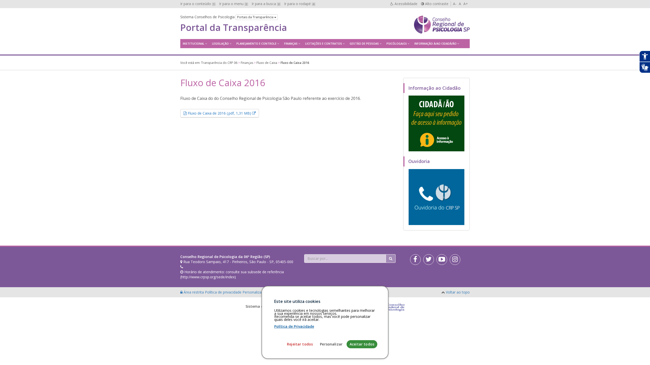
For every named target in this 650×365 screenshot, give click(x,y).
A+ (465, 3)
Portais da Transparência (255, 17)
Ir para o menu (233, 3)
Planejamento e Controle (256, 43)
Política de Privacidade (294, 326)
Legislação (220, 43)
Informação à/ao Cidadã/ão (435, 43)
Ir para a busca (266, 3)
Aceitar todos (362, 344)
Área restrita (194, 292)
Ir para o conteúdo (197, 3)
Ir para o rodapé (299, 3)
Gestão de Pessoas (364, 43)
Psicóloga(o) (396, 43)
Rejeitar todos (300, 344)
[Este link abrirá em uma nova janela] (436, 123)
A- (455, 3)
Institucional (193, 43)
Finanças (291, 43)
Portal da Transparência (233, 28)
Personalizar (331, 344)
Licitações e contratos (323, 43)
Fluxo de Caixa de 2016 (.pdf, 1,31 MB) (223, 113)
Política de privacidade (223, 292)
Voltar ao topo (458, 292)
